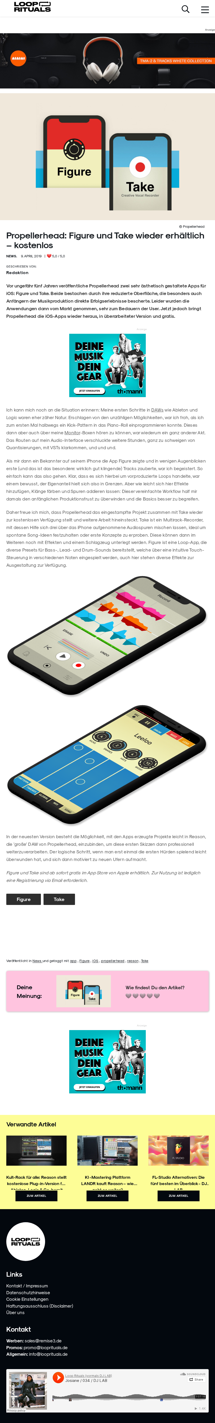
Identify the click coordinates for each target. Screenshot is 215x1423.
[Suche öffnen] (186, 10)
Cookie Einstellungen (27, 1299)
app (73, 961)
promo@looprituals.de (46, 1347)
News (37, 961)
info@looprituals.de (48, 1354)
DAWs (157, 409)
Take (59, 899)
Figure (24, 899)
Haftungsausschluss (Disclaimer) (39, 1305)
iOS (95, 961)
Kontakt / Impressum (27, 1285)
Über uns (15, 1312)
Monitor (72, 432)
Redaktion (17, 272)
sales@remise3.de (43, 1340)
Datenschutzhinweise (28, 1292)
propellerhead (113, 961)
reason (132, 961)
